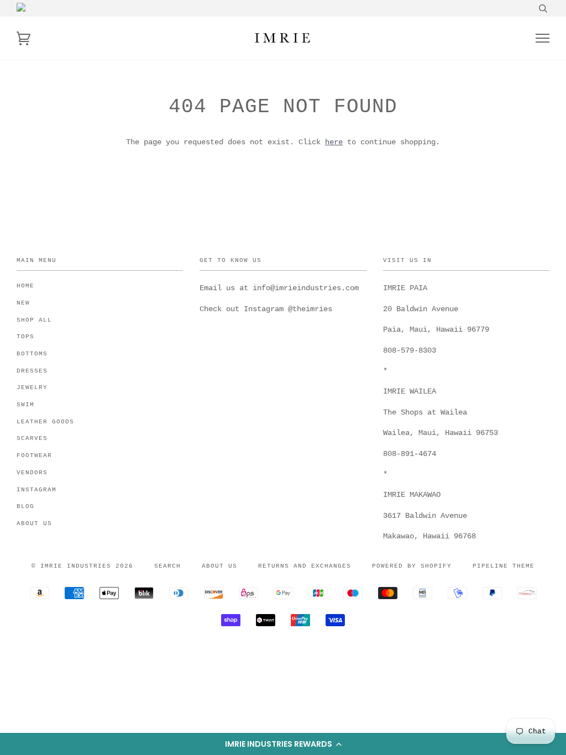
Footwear (34, 455)
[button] (283, 744)
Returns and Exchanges (304, 566)
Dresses (32, 371)
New (23, 303)
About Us (34, 523)
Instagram (36, 489)
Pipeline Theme (503, 566)
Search (167, 566)
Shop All (34, 320)
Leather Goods (45, 421)
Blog (25, 506)
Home (25, 285)
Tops (25, 336)
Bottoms (32, 353)
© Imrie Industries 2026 (82, 566)
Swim (25, 404)
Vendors (32, 472)
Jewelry (32, 387)
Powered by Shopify (412, 566)
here (334, 142)
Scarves (32, 438)
